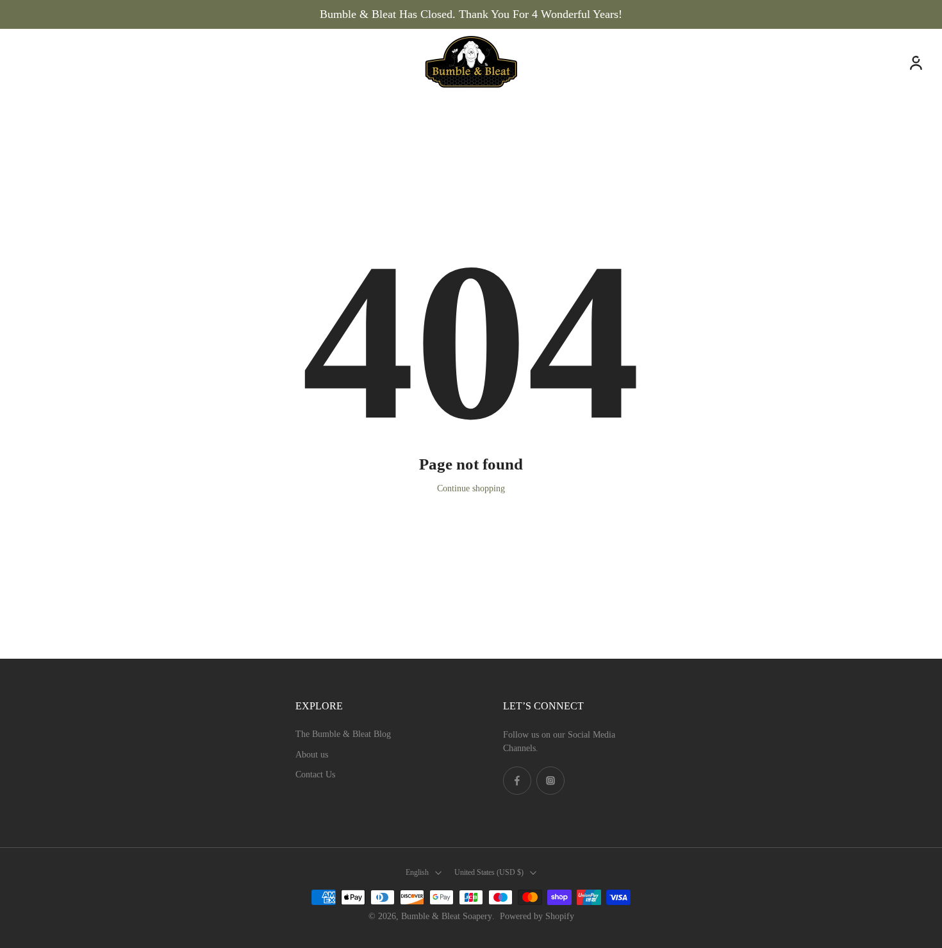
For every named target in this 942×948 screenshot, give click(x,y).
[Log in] (915, 62)
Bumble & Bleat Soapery (446, 916)
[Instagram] (550, 780)
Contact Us (315, 774)
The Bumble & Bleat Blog (343, 734)
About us (311, 754)
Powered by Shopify (537, 916)
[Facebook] (517, 780)
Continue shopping (471, 488)
